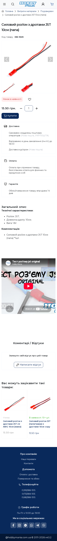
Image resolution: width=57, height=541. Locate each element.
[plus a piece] (36, 108)
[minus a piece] (21, 108)
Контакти (28, 463)
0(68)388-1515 (28, 497)
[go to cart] (52, 4)
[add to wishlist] (29, 99)
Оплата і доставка (29, 474)
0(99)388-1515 (28, 490)
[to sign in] (43, 4)
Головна (9, 11)
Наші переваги (28, 459)
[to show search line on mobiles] (12, 4)
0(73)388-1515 (28, 494)
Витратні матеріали (26, 11)
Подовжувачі (46, 11)
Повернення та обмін (28, 478)
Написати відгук (30, 364)
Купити (12, 115)
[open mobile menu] (4, 4)
